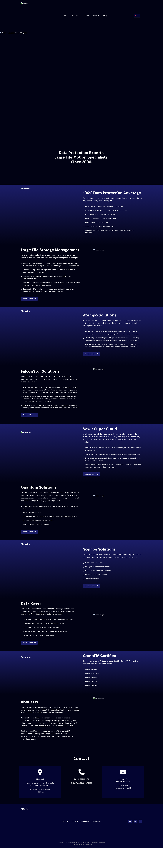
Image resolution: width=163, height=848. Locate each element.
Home (65, 16)
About (87, 16)
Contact (96, 16)
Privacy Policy (96, 821)
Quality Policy (84, 821)
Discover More (28, 299)
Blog (105, 16)
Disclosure (65, 821)
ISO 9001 (75, 821)
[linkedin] (140, 821)
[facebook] (130, 821)
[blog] (135, 821)
